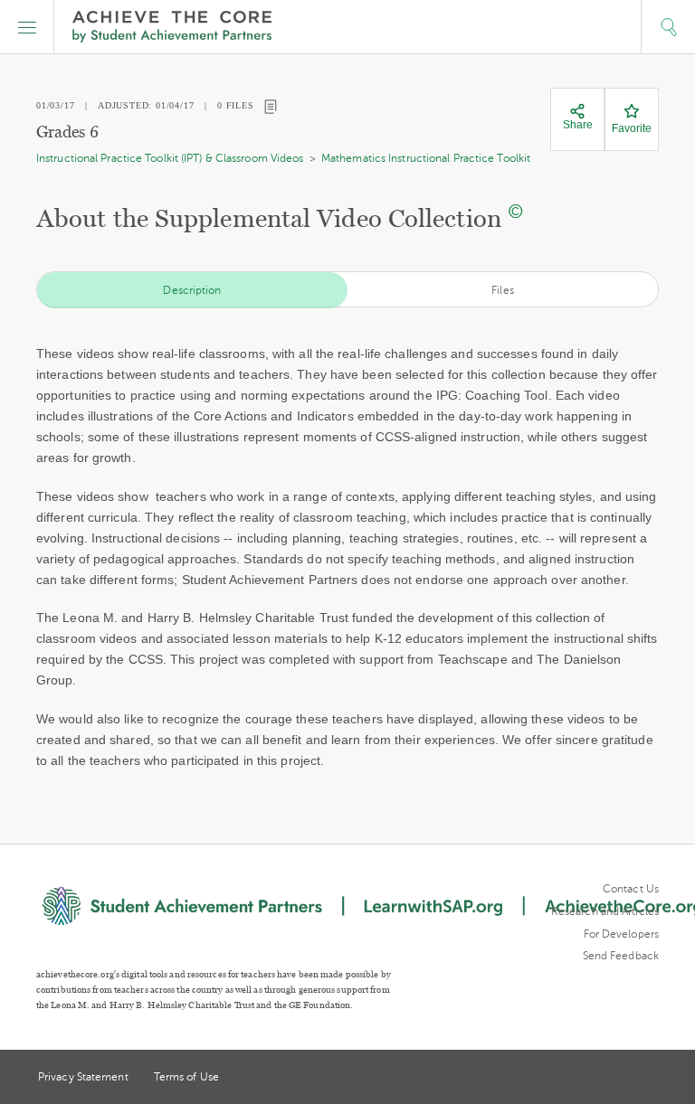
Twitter (585, 1078)
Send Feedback (621, 955)
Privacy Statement (83, 1077)
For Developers (621, 934)
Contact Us (631, 888)
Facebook (651, 1078)
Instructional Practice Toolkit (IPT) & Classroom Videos (170, 158)
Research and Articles (605, 911)
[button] (27, 27)
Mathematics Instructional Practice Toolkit (425, 158)
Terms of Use (186, 1077)
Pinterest (619, 1078)
